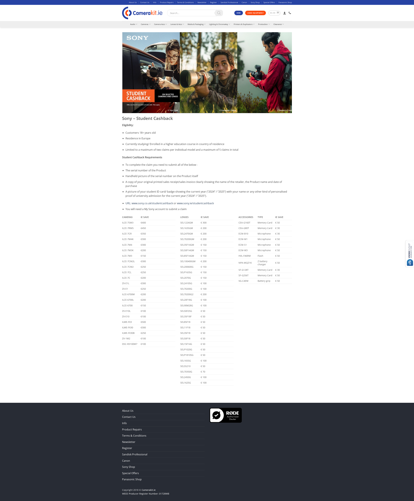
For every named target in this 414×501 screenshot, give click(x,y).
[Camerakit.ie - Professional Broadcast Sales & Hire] (142, 13)
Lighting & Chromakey (218, 24)
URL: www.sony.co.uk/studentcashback (149, 203)
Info (154, 2)
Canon (244, 2)
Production (263, 24)
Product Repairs (167, 2)
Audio (132, 24)
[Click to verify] (225, 415)
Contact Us (144, 2)
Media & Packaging (195, 24)
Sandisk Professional (229, 2)
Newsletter (202, 2)
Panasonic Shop (285, 2)
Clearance (277, 24)
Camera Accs (159, 24)
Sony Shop (255, 2)
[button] (274, 13)
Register (213, 2)
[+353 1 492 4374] (290, 13)
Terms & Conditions (185, 2)
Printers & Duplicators (243, 24)
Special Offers (269, 2)
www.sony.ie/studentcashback (195, 203)
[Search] (219, 13)
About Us (133, 2)
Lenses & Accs (176, 24)
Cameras (144, 24)
